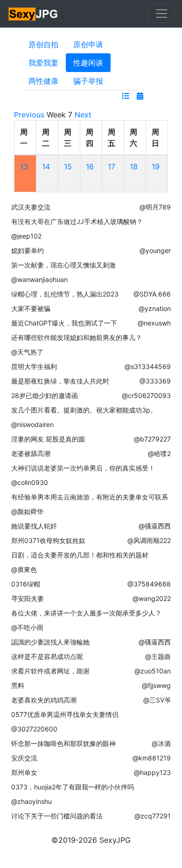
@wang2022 (152, 598)
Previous (29, 114)
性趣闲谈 (88, 62)
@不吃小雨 (27, 627)
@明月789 (155, 207)
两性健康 (43, 81)
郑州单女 (24, 772)
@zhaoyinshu (31, 801)
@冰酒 (161, 743)
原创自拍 (43, 44)
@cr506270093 (146, 395)
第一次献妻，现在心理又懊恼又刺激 (63, 265)
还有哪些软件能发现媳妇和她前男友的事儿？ (76, 337)
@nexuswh (154, 323)
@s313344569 (148, 366)
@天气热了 (27, 352)
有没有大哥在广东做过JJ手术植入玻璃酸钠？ (77, 221)
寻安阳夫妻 (27, 598)
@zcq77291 (152, 816)
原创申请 (88, 44)
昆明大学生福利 (34, 366)
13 (24, 166)
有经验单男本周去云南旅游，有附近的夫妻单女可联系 (89, 497)
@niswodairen (32, 424)
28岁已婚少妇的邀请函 (44, 395)
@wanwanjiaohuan (39, 279)
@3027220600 (34, 729)
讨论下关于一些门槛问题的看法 (57, 816)
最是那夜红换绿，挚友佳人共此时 (60, 381)
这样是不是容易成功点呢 (47, 656)
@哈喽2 (159, 453)
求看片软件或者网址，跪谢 (50, 671)
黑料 (17, 685)
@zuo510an (152, 671)
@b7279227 (152, 439)
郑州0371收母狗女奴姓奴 (48, 540)
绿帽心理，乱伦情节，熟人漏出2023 (65, 294)
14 (46, 166)
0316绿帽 (25, 584)
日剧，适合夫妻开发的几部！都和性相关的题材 (79, 555)
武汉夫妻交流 (30, 207)
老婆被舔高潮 (30, 453)
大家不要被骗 (30, 308)
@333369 (155, 381)
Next (83, 114)
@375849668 (149, 584)
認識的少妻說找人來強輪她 (50, 642)
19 (156, 166)
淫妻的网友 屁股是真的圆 (48, 439)
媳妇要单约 (27, 250)
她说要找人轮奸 (34, 526)
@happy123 (152, 772)
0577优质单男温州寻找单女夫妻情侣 (65, 714)
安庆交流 (24, 758)
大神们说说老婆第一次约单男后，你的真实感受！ (83, 468)
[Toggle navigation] (161, 13)
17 (111, 166)
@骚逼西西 (155, 526)
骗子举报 (88, 81)
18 (134, 166)
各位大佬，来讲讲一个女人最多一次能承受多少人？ (86, 613)
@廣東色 (24, 569)
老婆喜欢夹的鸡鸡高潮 (44, 700)
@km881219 (152, 758)
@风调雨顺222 (149, 540)
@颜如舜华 (27, 511)
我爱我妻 (43, 62)
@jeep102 (26, 236)
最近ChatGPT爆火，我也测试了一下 (64, 323)
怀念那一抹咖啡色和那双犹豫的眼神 (63, 743)
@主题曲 (158, 656)
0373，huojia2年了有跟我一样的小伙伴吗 (72, 787)
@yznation (155, 308)
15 (68, 166)
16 (90, 166)
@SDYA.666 (152, 294)
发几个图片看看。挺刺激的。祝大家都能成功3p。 (84, 410)
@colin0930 (29, 482)
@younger (155, 250)
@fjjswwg (156, 685)
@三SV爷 (157, 700)
